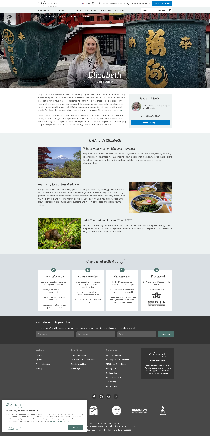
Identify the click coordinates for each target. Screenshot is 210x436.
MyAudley (40, 359)
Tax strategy (111, 381)
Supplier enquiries (78, 364)
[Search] (170, 10)
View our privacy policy (59, 421)
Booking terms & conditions (117, 359)
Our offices (40, 355)
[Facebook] (94, 396)
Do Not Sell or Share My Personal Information (16, 428)
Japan (119, 110)
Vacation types (62, 10)
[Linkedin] (116, 396)
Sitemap (39, 368)
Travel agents (77, 368)
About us (105, 10)
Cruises (79, 10)
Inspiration (90, 10)
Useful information (78, 355)
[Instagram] (101, 396)
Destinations (44, 10)
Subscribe (166, 334)
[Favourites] (93, 3)
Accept (75, 428)
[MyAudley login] (99, 3)
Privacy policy (112, 368)
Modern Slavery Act (114, 377)
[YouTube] (108, 396)
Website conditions (114, 355)
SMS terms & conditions (116, 364)
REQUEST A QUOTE (162, 3)
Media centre (111, 386)
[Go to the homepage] (47, 4)
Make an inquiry (150, 122)
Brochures (120, 10)
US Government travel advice (83, 359)
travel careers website (157, 373)
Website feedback (43, 364)
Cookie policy (111, 373)
